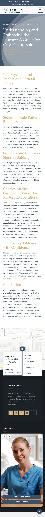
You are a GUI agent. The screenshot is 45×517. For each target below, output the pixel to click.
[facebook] (11, 413)
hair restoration (33, 206)
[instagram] (21, 413)
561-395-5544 (16, 4)
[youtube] (27, 413)
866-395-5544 (28, 4)
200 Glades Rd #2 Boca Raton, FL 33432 (11, 362)
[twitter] (16, 413)
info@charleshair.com (12, 373)
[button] (22, 349)
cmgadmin (28, 24)
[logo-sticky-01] (12, 7)
